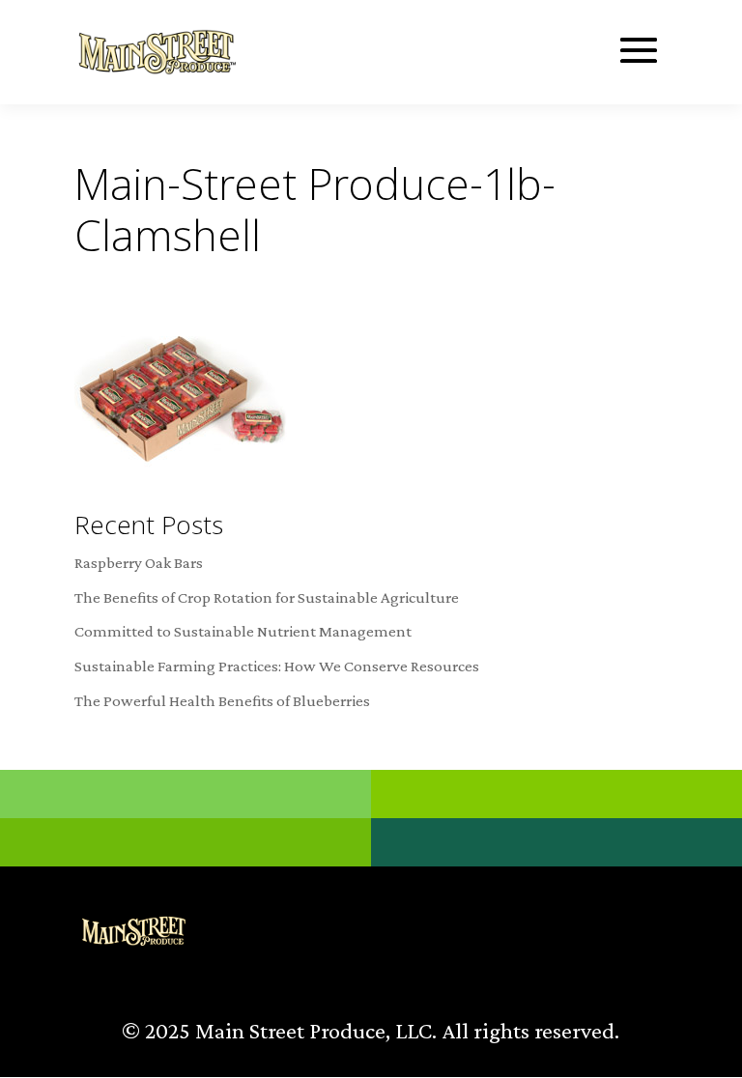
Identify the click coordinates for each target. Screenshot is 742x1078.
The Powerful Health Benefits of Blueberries (222, 701)
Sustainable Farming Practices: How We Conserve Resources (276, 666)
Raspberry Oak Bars (138, 562)
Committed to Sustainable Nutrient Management (243, 631)
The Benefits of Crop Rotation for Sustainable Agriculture (266, 597)
